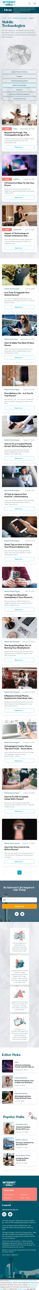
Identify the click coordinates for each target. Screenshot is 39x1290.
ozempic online (21, 1289)
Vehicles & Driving (19, 99)
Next (35, 872)
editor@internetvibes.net (10, 1209)
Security (19, 90)
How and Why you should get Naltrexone (22, 1281)
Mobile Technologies (19, 85)
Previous (4, 872)
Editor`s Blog (24, 1198)
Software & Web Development (19, 94)
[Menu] (35, 3)
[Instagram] (17, 914)
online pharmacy (32, 1285)
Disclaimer (24, 1194)
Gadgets (19, 76)
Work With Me (8, 1194)
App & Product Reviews (20, 72)
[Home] (9, 3)
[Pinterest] (22, 914)
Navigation (7, 1198)
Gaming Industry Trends (19, 81)
